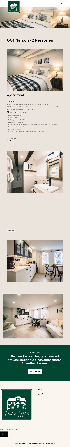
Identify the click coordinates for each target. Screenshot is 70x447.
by (45, 443)
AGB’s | (34, 443)
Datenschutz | (27, 443)
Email (4, 434)
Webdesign (40, 443)
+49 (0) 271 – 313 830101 (8, 430)
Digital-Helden (50, 443)
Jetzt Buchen (11, 230)
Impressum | (19, 443)
